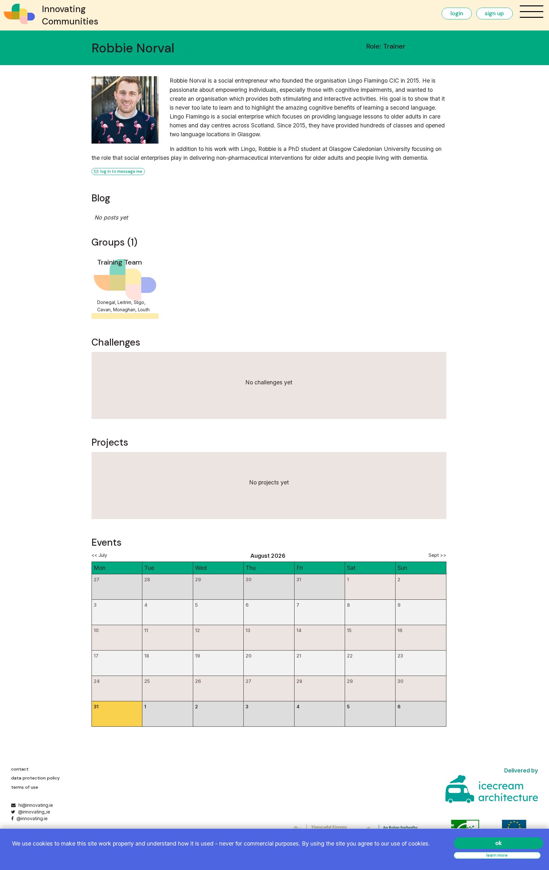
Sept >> (437, 555)
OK (498, 843)
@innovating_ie (33, 811)
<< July (99, 555)
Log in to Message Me (120, 171)
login (457, 13)
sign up (494, 13)
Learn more (497, 855)
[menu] (531, 11)
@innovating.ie (31, 818)
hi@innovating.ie (35, 805)
